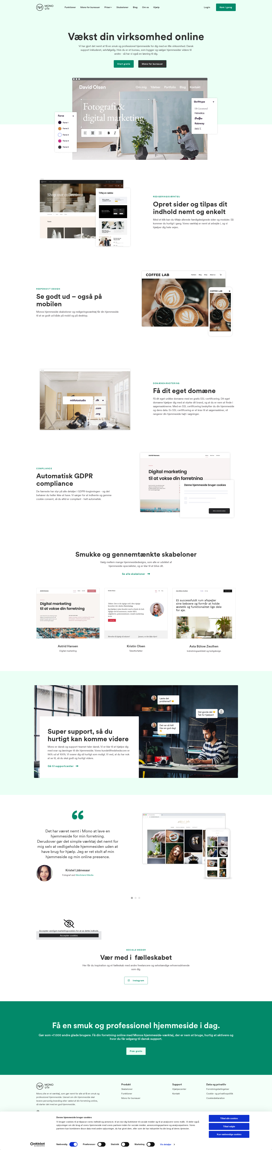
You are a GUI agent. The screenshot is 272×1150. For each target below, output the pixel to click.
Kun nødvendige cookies (229, 1134)
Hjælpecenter (179, 1089)
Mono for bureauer (90, 7)
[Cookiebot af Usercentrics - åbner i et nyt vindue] (37, 1144)
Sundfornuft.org (92, 878)
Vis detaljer (165, 1144)
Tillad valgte (229, 1126)
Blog (135, 7)
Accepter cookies (69, 935)
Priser (107, 7)
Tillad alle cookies (229, 1118)
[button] (226, 7)
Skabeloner (122, 7)
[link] (108, 7)
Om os (145, 7)
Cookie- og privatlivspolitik (219, 1093)
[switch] (101, 1144)
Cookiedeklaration (215, 1098)
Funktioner (70, 7)
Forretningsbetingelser (217, 1089)
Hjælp (156, 7)
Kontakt (176, 1093)
